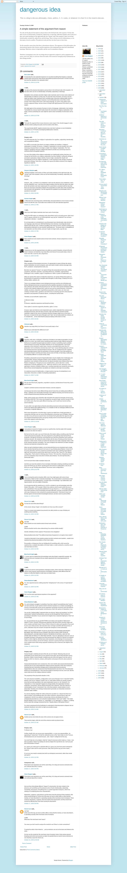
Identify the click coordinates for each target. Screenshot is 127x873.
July (101, 654)
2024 (99, 53)
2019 (99, 65)
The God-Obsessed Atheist (102, 297)
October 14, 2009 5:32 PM (31, 587)
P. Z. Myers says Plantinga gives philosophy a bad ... (103, 173)
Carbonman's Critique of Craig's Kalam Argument (102, 444)
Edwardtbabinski (29, 580)
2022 (99, 58)
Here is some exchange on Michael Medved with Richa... (103, 417)
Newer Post (23, 847)
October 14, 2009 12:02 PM (31, 469)
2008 (99, 671)
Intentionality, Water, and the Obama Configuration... (103, 333)
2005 (99, 678)
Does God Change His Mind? (102, 628)
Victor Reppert (28, 236)
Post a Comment (26, 843)
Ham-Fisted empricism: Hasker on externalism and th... (103, 383)
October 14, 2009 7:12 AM (31, 375)
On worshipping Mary (103, 111)
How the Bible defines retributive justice (103, 484)
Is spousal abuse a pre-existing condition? (103, 234)
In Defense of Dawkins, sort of (102, 644)
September (102, 648)
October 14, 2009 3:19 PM (31, 575)
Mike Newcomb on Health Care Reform (102, 502)
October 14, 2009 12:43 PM (31, 496)
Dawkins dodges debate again (102, 459)
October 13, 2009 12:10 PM (31, 82)
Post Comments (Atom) (33, 849)
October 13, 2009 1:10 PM (31, 132)
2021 (99, 60)
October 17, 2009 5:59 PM (31, 803)
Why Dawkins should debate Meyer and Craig (103, 452)
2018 (99, 67)
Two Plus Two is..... (103, 106)
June (101, 656)
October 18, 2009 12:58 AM (31, 840)
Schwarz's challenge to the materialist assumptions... (103, 218)
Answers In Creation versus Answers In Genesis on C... (103, 621)
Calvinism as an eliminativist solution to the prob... (103, 141)
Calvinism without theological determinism (103, 408)
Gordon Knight (28, 198)
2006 (99, 675)
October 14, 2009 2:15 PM (31, 562)
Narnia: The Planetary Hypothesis (103, 604)
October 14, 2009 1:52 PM (31, 514)
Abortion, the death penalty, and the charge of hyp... (102, 317)
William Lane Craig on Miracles (102, 199)
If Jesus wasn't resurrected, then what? (103, 186)
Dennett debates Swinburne (103, 638)
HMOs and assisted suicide (102, 495)
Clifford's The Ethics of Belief (102, 365)
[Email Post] (42, 64)
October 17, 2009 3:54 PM (31, 768)
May (101, 658)
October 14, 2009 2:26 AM (31, 319)
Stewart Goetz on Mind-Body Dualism (103, 553)
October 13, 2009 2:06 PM (31, 193)
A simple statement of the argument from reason (102, 358)
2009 (99, 88)
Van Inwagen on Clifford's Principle (103, 370)
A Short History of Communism (103, 401)
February (102, 665)
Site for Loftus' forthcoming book (103, 490)
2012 (99, 81)
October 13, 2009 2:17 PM (31, 204)
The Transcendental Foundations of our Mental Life (103, 277)
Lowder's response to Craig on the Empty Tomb (103, 349)
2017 (99, 69)
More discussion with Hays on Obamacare (103, 470)
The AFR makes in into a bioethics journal (102, 124)
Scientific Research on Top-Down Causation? (103, 241)
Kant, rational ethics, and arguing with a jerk (103, 519)
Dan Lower (27, 74)
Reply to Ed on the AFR (103, 292)
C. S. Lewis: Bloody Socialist (102, 429)
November (102, 94)
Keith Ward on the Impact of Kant (103, 211)
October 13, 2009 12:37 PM (31, 115)
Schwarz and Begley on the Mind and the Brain (102, 226)
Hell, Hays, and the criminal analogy (102, 478)
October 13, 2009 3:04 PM (31, 256)
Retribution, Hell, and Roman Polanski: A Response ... (103, 526)
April (101, 661)
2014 (99, 76)
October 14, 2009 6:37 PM (31, 596)
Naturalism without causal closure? (102, 205)
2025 (99, 51)
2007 (99, 673)
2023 (99, 55)
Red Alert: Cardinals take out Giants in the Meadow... (102, 133)
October (102, 97)
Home (48, 847)
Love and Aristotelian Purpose (103, 585)
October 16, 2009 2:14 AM (31, 709)
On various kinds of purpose (102, 595)
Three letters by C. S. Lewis (102, 180)
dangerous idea (40, 9)
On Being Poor (101, 464)
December (102, 90)
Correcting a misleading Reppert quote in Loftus (103, 156)
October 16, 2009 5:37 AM (31, 722)
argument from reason (29, 66)
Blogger (71, 860)
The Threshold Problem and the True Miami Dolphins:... (103, 268)
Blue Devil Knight (29, 380)
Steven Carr (27, 501)
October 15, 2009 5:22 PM (31, 646)
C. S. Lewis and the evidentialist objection (103, 376)
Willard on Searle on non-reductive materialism (103, 309)
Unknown (27, 324)
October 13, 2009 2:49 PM (31, 242)
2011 (99, 83)
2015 (99, 74)
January (102, 668)
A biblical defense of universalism (103, 117)
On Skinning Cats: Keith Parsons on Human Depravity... (103, 164)
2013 (99, 78)
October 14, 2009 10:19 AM (31, 421)
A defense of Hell (102, 396)
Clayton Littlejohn (29, 170)
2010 (99, 85)
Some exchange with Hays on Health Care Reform (102, 510)
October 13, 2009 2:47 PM (31, 231)
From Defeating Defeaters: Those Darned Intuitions (102, 536)
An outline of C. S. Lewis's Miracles (102, 391)
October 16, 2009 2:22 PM (31, 757)
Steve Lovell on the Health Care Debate (102, 436)
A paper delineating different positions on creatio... (103, 341)
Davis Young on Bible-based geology (102, 149)
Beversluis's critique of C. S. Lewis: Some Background (103, 611)
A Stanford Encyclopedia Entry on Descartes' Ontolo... (103, 249)
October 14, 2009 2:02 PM (31, 549)
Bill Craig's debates (102, 599)
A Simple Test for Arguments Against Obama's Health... (103, 561)
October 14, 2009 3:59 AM (31, 332)
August (102, 652)
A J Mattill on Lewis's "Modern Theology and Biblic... (103, 578)
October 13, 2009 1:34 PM (31, 165)
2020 (99, 62)
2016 (99, 72)
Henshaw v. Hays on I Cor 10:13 (102, 633)
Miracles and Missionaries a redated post (103, 193)
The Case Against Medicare (102, 424)
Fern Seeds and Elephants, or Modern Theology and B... (102, 545)
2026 (99, 48)
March (101, 663)
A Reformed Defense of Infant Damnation (103, 101)
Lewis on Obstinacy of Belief (102, 302)
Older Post (73, 847)
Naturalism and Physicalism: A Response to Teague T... (102, 259)
